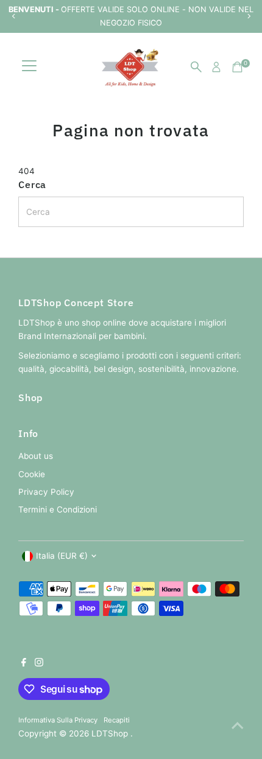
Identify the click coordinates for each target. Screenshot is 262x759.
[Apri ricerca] (196, 66)
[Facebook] (23, 663)
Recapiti (117, 720)
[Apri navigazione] (29, 67)
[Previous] (13, 16)
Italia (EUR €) (62, 556)
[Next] (248, 16)
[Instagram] (39, 663)
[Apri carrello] (237, 66)
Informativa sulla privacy (57, 720)
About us (35, 456)
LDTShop (110, 733)
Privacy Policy (46, 492)
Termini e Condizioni (57, 509)
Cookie (31, 474)
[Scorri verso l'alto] (237, 725)
